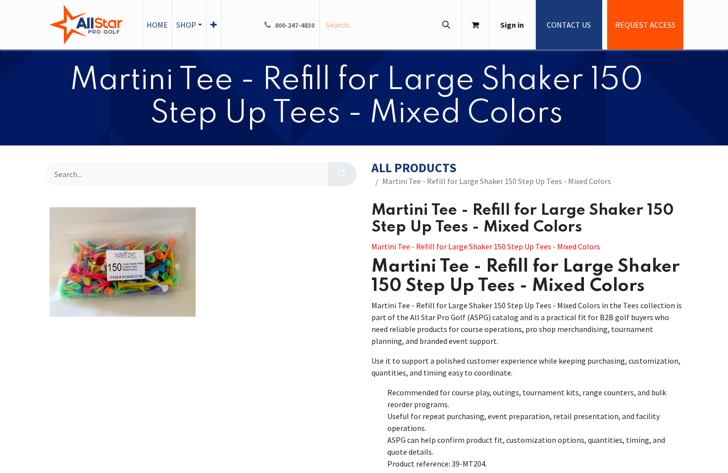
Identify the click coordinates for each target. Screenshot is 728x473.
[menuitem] (157, 24)
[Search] (446, 24)
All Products (414, 168)
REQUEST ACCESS (645, 25)
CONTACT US (569, 25)
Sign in (512, 25)
